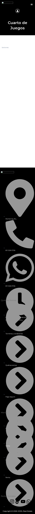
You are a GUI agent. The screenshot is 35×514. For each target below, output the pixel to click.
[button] (31, 4)
